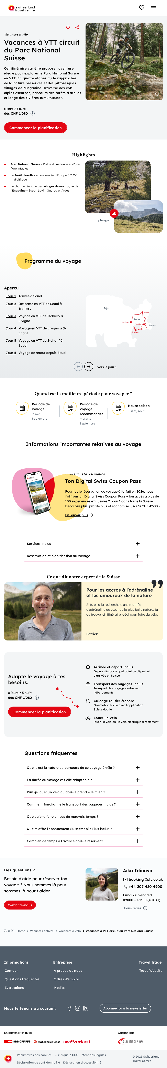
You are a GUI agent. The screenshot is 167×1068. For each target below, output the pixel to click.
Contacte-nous (20, 905)
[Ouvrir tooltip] (32, 113)
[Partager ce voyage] (77, 27)
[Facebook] (69, 1008)
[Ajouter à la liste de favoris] (68, 27)
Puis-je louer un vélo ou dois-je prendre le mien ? (66, 792)
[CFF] (17, 1041)
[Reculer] (78, 366)
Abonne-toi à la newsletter (125, 1008)
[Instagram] (77, 1008)
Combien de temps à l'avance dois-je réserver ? (65, 841)
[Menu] (153, 7)
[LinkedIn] (85, 1008)
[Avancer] (88, 366)
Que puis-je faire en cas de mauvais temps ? (62, 816)
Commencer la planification (35, 127)
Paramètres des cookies (34, 1055)
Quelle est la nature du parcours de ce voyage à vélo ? (71, 768)
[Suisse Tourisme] (77, 1041)
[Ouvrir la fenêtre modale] (114, 213)
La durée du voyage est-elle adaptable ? (59, 780)
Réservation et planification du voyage (58, 556)
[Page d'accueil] (21, 8)
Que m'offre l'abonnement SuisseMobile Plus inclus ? (69, 829)
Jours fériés (132, 908)
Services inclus (39, 544)
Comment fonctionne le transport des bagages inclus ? (71, 804)
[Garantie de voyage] (131, 1041)
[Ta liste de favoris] (142, 8)
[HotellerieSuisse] (47, 1041)
